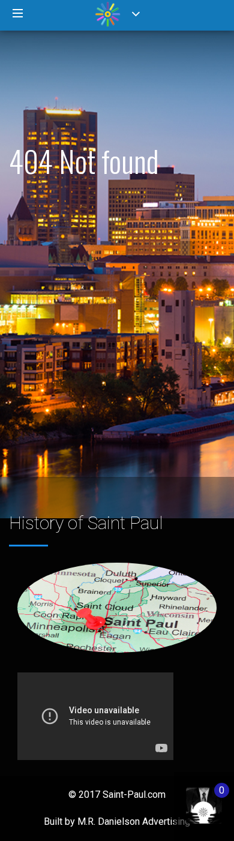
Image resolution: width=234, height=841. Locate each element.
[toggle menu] (18, 14)
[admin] (191, 799)
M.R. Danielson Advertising (133, 821)
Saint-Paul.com (134, 794)
